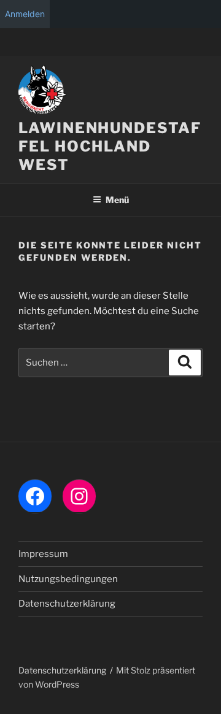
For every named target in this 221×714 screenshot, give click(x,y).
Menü (117, 199)
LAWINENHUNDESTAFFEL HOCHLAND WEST (109, 146)
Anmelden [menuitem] (25, 14)
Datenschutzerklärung (66, 603)
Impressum (43, 553)
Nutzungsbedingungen (68, 579)
